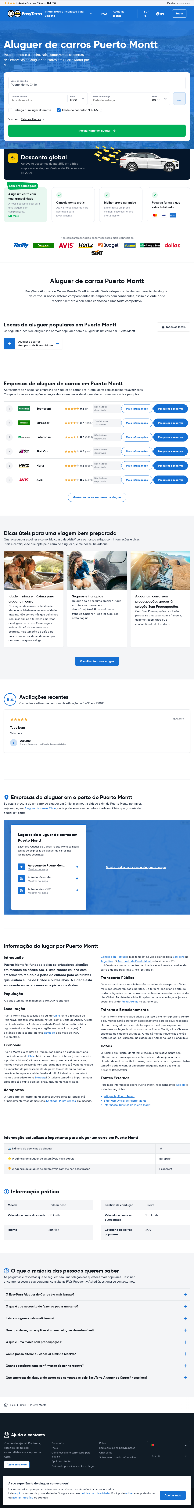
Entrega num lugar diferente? (33, 110)
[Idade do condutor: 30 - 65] (59, 110)
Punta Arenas (67, 1101)
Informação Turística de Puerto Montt (127, 1105)
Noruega (40, 1077)
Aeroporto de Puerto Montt (35, 343)
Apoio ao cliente (118, 13)
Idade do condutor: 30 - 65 (80, 110)
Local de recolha (19, 81)
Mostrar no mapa (38, 869)
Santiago (49, 1032)
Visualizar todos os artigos (97, 661)
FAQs (55, 1448)
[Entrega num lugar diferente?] (10, 110)
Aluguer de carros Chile (40, 808)
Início (12, 1405)
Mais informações (137, 409)
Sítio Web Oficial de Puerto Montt (125, 1100)
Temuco (122, 956)
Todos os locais (175, 327)
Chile (56, 1015)
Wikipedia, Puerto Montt (119, 1096)
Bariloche (179, 956)
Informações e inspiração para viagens (64, 13)
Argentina (107, 961)
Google (180, 1084)
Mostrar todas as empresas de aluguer (97, 497)
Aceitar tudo (172, 1495)
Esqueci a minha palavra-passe (117, 1448)
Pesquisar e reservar (170, 409)
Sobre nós (58, 1443)
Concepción (108, 956)
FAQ (104, 14)
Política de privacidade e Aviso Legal (73, 1466)
